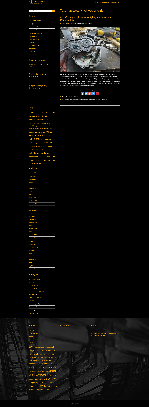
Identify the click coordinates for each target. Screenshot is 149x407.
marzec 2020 (32, 213)
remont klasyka (33, 45)
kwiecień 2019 (33, 222)
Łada (30, 24)
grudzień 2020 (33, 200)
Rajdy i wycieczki (34, 39)
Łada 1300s (39, 386)
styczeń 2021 (32, 197)
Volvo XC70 (34, 139)
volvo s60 (36, 135)
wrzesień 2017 (33, 250)
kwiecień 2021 (33, 188)
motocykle (32, 30)
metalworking (32, 27)
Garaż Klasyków (33, 66)
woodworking (32, 54)
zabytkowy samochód (38, 382)
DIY (53, 113)
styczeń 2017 (32, 269)
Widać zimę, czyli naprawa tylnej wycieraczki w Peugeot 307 (86, 18)
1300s (31, 112)
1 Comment (90, 23)
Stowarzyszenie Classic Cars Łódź (38, 64)
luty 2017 (31, 266)
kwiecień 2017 (33, 259)
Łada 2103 (39, 160)
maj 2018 (31, 231)
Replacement (44, 128)
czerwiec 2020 (33, 210)
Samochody (32, 48)
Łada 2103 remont (49, 160)
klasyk (31, 116)
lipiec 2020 (32, 207)
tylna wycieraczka (102, 99)
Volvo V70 (42, 135)
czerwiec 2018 (33, 228)
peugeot (87, 99)
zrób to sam (42, 157)
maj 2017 (31, 256)
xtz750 (31, 147)
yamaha (38, 146)
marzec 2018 (32, 238)
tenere (43, 132)
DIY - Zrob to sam (67, 96)
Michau (82, 23)
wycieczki (32, 143)
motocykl (43, 116)
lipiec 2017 (32, 253)
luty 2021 (31, 194)
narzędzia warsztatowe (35, 33)
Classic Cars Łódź (47, 112)
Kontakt (113, 2)
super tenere (34, 132)
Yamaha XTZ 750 (47, 147)
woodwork (41, 139)
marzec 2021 (32, 191)
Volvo (30, 51)
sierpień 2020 (33, 204)
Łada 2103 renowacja (35, 163)
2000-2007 (37, 112)
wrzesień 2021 (33, 179)
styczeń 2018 (32, 244)
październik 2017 (34, 247)
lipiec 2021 (32, 182)
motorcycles (34, 123)
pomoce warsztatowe (42, 126)
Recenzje (31, 42)
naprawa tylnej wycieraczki (77, 99)
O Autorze (95, 2)
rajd (50, 126)
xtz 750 (49, 142)
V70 (47, 132)
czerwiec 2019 (33, 219)
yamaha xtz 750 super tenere (37, 150)
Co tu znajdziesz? (105, 2)
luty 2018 (31, 241)
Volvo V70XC (48, 135)
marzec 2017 (32, 262)
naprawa (41, 123)
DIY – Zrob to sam (34, 20)
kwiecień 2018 (33, 235)
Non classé (32, 36)
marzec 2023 (32, 176)
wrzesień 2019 (33, 216)
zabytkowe (34, 153)
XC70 (43, 143)
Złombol (31, 69)
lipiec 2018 (32, 225)
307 (63, 99)
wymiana (38, 143)
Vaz (50, 132)
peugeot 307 (93, 99)
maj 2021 (31, 185)
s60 (50, 129)
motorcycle (43, 120)
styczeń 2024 (32, 173)
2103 (40, 112)
